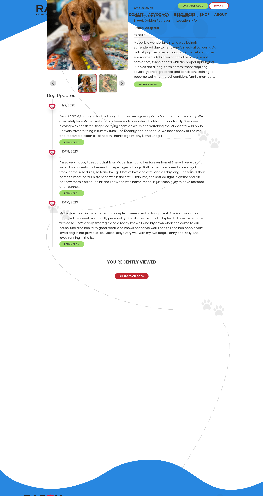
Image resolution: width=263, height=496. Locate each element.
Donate (219, 5)
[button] (87, 83)
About (220, 14)
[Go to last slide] (53, 83)
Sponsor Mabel (148, 84)
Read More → (71, 142)
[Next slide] (122, 83)
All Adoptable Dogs (131, 276)
